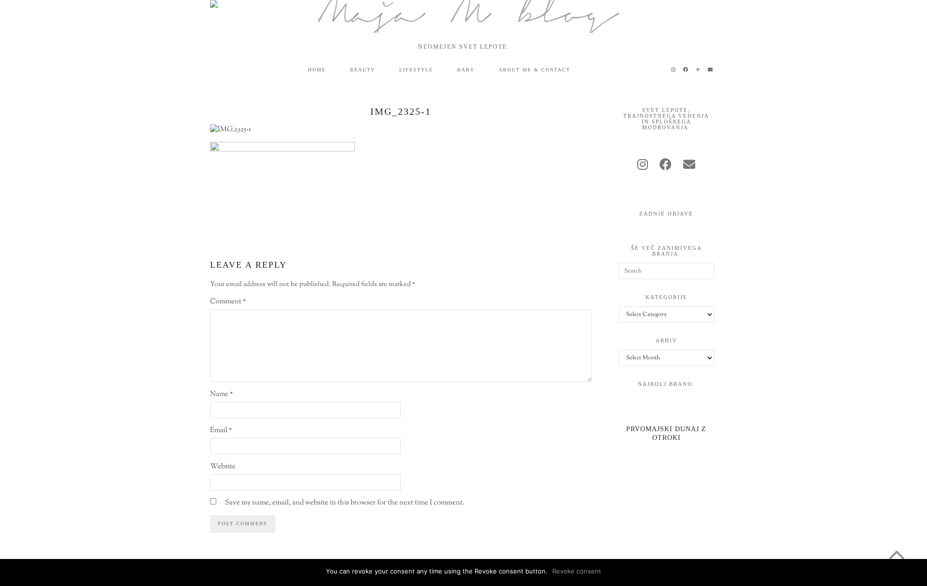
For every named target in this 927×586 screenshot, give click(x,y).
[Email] (711, 70)
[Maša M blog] (463, 16)
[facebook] (666, 166)
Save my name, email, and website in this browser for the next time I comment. (344, 503)
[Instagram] (673, 70)
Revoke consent (576, 571)
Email (221, 430)
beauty (362, 69)
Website (223, 467)
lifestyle (416, 69)
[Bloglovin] (698, 70)
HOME (317, 69)
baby (466, 69)
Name (221, 394)
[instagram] (642, 166)
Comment (228, 302)
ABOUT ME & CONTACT (534, 69)
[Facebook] (686, 70)
